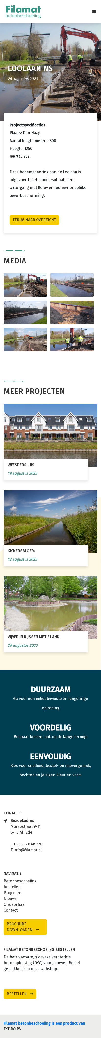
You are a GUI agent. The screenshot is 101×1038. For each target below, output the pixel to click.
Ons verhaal (14, 904)
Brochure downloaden (20, 927)
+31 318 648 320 (28, 844)
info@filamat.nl (28, 850)
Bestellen (17, 994)
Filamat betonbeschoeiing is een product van (44, 1023)
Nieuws (10, 898)
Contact (11, 910)
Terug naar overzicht (34, 220)
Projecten (12, 892)
